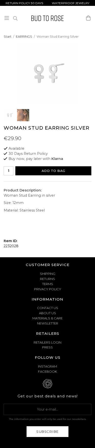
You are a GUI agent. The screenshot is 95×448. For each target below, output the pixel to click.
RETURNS (47, 279)
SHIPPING (47, 274)
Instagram (47, 366)
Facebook (47, 371)
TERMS (47, 284)
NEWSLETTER (47, 323)
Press (47, 347)
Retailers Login (47, 342)
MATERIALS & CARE (47, 318)
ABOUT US (47, 313)
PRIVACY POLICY (47, 289)
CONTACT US (47, 308)
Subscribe (47, 431)
